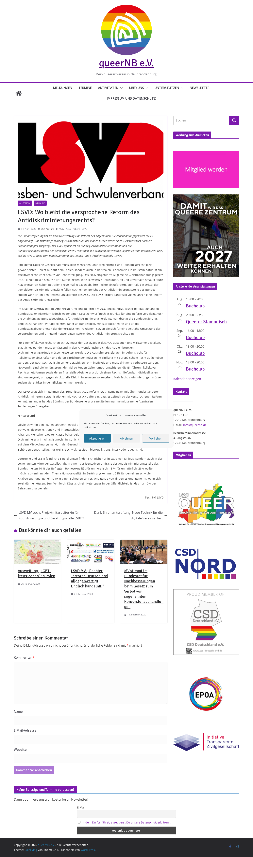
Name (18, 711)
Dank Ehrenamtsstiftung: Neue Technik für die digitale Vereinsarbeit (128, 515)
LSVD (85, 229)
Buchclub (195, 306)
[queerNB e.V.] (18, 93)
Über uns (136, 88)
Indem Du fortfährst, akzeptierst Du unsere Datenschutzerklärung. (127, 822)
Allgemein (24, 203)
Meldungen (62, 88)
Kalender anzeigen (187, 379)
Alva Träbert (73, 229)
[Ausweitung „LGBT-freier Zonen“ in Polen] (37, 542)
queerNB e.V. (126, 63)
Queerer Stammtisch (206, 322)
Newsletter (200, 88)
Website (20, 749)
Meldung (40, 203)
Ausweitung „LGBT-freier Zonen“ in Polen (36, 573)
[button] (120, 88)
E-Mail (81, 807)
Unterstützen (167, 88)
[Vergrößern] (234, 200)
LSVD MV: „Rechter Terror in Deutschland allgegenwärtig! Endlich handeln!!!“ (89, 578)
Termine (85, 88)
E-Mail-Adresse (25, 730)
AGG (61, 229)
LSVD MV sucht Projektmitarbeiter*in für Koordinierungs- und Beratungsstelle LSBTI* (51, 515)
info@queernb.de (195, 425)
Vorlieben (155, 438)
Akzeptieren (97, 438)
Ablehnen (126, 438)
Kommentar (24, 657)
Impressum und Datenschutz (131, 98)
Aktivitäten (108, 88)
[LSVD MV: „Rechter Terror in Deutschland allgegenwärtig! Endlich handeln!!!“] (90, 542)
